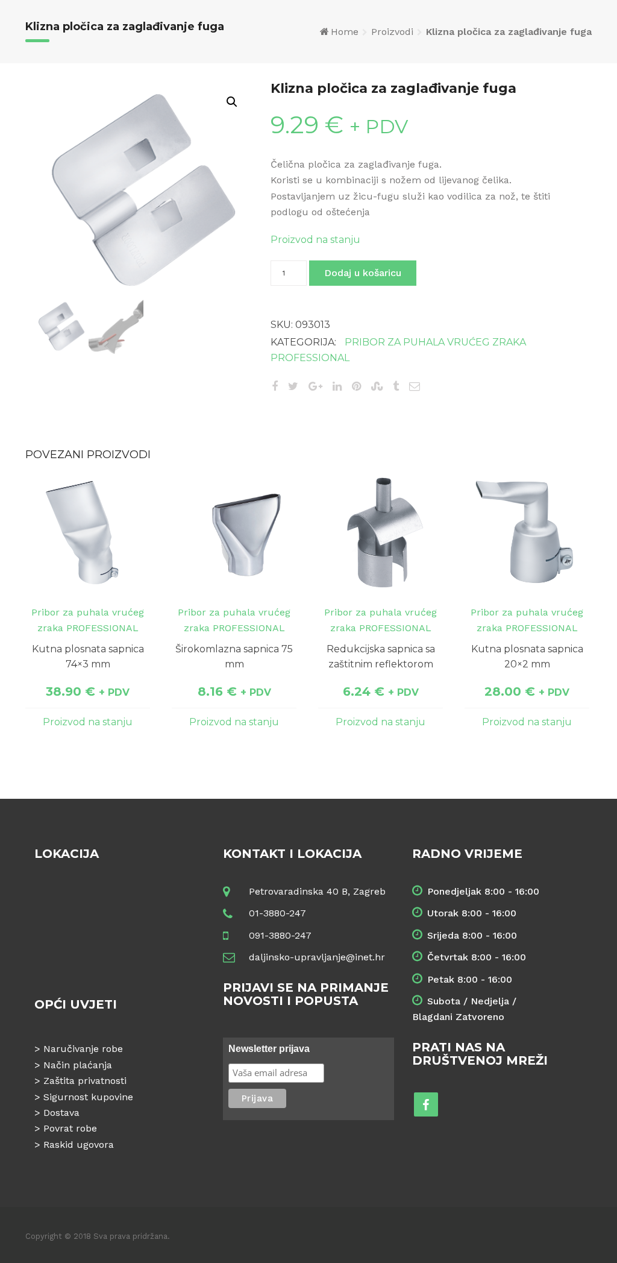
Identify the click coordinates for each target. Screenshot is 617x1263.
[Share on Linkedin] (337, 386)
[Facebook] (426, 1104)
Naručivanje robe (83, 1048)
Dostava (61, 1112)
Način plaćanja (77, 1065)
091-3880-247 (280, 935)
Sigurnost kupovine (88, 1097)
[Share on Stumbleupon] (377, 386)
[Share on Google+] (315, 386)
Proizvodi (392, 31)
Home (345, 31)
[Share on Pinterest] (356, 386)
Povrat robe (70, 1128)
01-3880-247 (277, 913)
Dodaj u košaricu (362, 273)
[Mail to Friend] (414, 386)
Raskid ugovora (78, 1144)
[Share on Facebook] (275, 386)
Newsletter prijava (269, 1049)
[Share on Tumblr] (396, 386)
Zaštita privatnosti (85, 1080)
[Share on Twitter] (293, 386)
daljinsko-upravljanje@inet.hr (317, 957)
